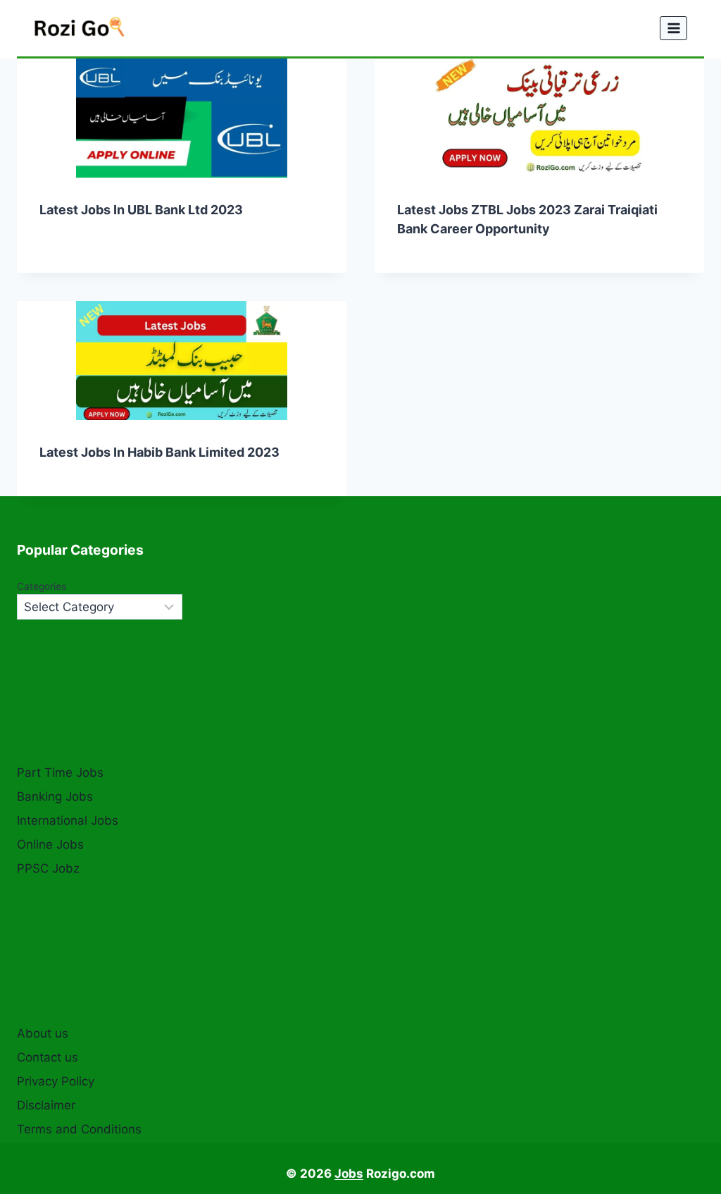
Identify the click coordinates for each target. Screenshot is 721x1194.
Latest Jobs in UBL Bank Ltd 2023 (141, 209)
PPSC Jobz (48, 868)
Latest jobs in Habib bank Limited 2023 (159, 452)
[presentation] (181, 118)
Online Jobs (50, 844)
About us (42, 1033)
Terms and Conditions (79, 1129)
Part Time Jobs (60, 772)
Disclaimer (46, 1105)
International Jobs (67, 820)
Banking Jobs (55, 796)
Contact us (47, 1057)
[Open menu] (673, 27)
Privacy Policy (55, 1081)
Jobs (348, 1174)
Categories (41, 586)
